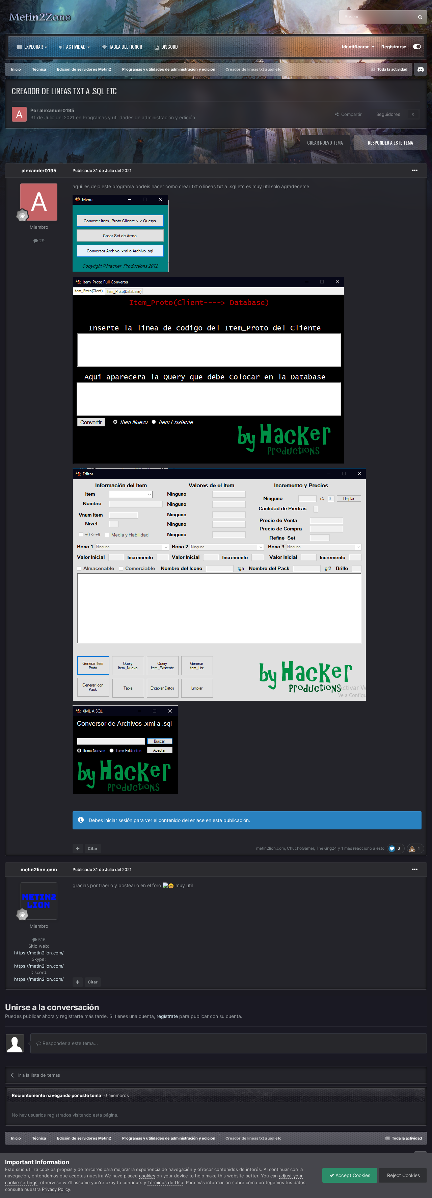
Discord (169, 46)
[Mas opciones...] (415, 171)
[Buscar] (420, 17)
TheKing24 (326, 848)
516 (41, 939)
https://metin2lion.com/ (39, 952)
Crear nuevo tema (325, 142)
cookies (147, 1175)
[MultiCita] (78, 848)
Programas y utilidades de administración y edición (139, 117)
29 (41, 240)
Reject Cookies (403, 1175)
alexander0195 (56, 110)
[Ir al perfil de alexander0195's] (19, 114)
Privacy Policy (56, 1189)
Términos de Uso (165, 1182)
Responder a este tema (390, 142)
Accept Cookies (352, 1175)
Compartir (350, 114)
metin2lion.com (270, 848)
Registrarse (393, 46)
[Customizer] (417, 46)
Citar (93, 848)
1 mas (346, 848)
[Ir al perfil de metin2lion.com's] (38, 901)
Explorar (33, 46)
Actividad (75, 46)
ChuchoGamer (300, 848)
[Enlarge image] (121, 233)
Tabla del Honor (125, 46)
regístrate (167, 1016)
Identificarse (357, 46)
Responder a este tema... (69, 1043)
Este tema (395, 16)
